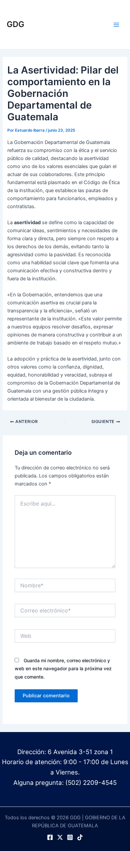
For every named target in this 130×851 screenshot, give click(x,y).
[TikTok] (80, 837)
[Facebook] (50, 837)
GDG (15, 24)
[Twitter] (60, 837)
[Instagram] (70, 837)
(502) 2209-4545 (91, 783)
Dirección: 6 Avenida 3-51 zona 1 (65, 752)
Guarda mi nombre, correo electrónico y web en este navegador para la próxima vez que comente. (63, 668)
